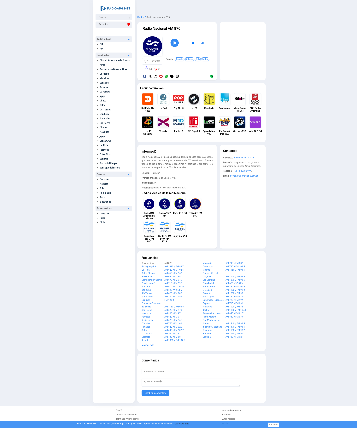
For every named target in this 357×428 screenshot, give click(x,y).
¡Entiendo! (273, 424)
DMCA (119, 410)
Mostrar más (148, 345)
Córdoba (104, 73)
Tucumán (105, 118)
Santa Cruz (105, 140)
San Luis (104, 158)
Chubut (104, 127)
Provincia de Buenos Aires (113, 69)
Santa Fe (104, 82)
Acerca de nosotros (231, 410)
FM (101, 44)
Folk (102, 188)
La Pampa (105, 91)
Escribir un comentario (155, 393)
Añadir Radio (228, 419)
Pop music (105, 192)
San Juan (104, 114)
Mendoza (104, 78)
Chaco (103, 100)
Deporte (104, 179)
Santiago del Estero (110, 167)
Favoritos (103, 24)
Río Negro (105, 122)
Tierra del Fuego (108, 163)
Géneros (101, 174)
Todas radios (104, 39)
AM (101, 48)
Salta (102, 105)
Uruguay (104, 213)
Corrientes (105, 109)
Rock (102, 197)
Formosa (104, 149)
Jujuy (102, 96)
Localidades (103, 55)
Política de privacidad (126, 414)
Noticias (104, 183)
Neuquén (104, 131)
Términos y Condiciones (127, 419)
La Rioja (104, 145)
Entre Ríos (105, 154)
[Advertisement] (201, 7)
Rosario (104, 87)
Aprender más (182, 423)
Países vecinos (105, 208)
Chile (102, 222)
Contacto (226, 414)
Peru (102, 217)
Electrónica (105, 201)
